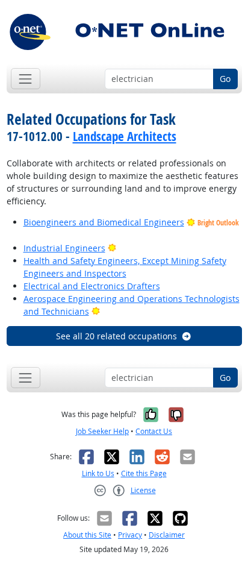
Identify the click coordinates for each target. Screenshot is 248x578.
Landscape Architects (124, 136)
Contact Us (153, 431)
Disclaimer (167, 535)
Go (225, 78)
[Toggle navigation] (25, 78)
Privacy (130, 535)
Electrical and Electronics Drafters (91, 286)
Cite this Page (144, 473)
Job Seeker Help (102, 431)
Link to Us (98, 473)
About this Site (87, 535)
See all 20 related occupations (116, 336)
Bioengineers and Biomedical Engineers (103, 222)
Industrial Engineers (64, 248)
